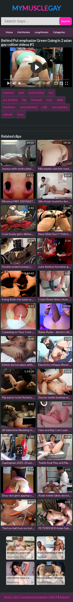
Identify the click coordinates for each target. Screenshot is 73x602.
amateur (8, 92)
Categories (59, 32)
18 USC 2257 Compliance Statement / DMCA (31, 597)
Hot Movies (23, 32)
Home (9, 32)
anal (21, 92)
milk (44, 107)
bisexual (36, 99)
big (24, 99)
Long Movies (41, 32)
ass (51, 92)
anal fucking (36, 92)
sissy (20, 114)
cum (49, 99)
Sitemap (65, 597)
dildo (60, 99)
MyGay (36, 8)
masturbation (28, 107)
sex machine (60, 107)
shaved (7, 114)
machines (9, 107)
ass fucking (10, 99)
